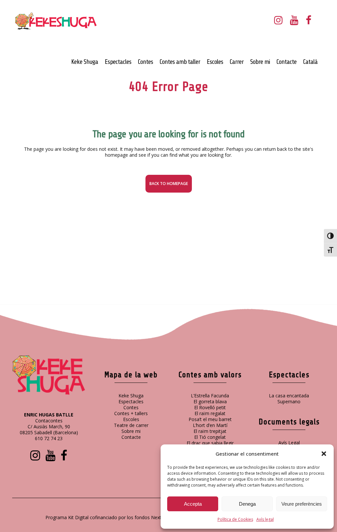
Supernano (288, 401)
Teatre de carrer (131, 425)
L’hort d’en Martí (210, 425)
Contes (131, 407)
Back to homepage (168, 183)
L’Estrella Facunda (210, 395)
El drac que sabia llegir (210, 443)
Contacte (131, 437)
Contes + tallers (131, 413)
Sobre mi (131, 431)
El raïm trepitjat (210, 431)
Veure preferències (301, 504)
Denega (247, 504)
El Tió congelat (210, 437)
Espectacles (130, 401)
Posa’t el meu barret (210, 419)
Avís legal (265, 519)
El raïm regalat (209, 413)
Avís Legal (289, 442)
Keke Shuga (130, 395)
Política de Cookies (235, 519)
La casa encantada (289, 395)
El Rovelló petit (210, 407)
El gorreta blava (210, 401)
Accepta (193, 504)
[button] (324, 453)
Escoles (131, 419)
